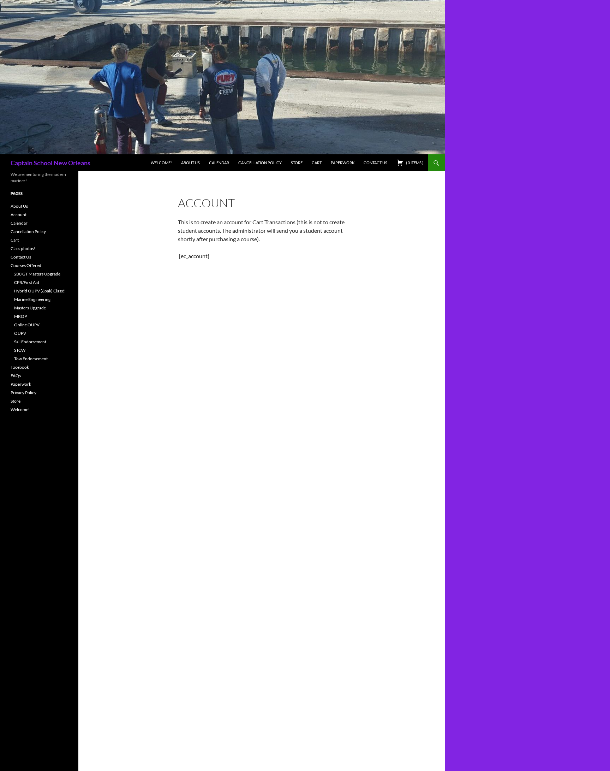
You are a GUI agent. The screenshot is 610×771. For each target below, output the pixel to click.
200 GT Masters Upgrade (37, 274)
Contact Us (375, 162)
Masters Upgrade (30, 307)
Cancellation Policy (260, 162)
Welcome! (161, 162)
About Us (190, 162)
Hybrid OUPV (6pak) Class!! (40, 290)
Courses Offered (26, 265)
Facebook (20, 367)
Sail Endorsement (30, 341)
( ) (414, 162)
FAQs (16, 375)
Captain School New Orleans (50, 163)
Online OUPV (27, 324)
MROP (20, 316)
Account (18, 214)
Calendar (219, 162)
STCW (19, 350)
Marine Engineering (32, 299)
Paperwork (342, 162)
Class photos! (23, 248)
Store (297, 162)
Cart (317, 162)
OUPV (20, 333)
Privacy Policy (23, 392)
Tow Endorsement (31, 358)
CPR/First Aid (26, 282)
